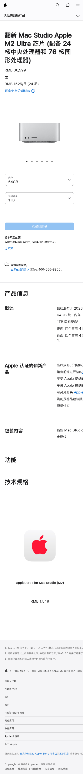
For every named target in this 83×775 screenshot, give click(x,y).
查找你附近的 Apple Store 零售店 (38, 753)
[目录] (78, 5)
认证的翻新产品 (14, 15)
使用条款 (22, 769)
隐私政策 (9, 769)
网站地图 (63, 769)
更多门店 (64, 753)
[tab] (26, 161)
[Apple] (6, 671)
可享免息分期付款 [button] (23, 91)
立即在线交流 (20, 269)
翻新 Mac (19, 671)
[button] (57, 5)
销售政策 (36, 769)
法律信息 (49, 769)
